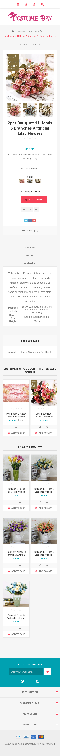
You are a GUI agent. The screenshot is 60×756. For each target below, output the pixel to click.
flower (24, 351)
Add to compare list (30, 209)
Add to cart (35, 199)
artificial (36, 351)
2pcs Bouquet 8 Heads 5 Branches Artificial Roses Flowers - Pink (44, 418)
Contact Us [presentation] (30, 262)
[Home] (12, 31)
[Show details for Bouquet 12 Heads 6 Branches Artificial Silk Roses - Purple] (16, 531)
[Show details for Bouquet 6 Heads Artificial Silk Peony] (16, 594)
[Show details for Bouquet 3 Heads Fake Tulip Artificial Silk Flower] (16, 468)
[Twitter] (22, 681)
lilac (47, 351)
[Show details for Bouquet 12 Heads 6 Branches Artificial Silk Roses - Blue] (44, 468)
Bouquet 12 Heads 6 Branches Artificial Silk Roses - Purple (16, 554)
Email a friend (36, 209)
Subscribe (47, 671)
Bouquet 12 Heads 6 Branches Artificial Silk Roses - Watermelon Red (44, 556)
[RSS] (37, 681)
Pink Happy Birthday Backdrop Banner (16, 415)
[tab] (30, 247)
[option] (14, 110)
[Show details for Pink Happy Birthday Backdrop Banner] (16, 393)
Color (30, 176)
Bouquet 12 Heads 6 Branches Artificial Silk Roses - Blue (44, 491)
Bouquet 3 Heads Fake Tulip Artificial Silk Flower (16, 491)
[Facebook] (30, 681)
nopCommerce (36, 747)
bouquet (12, 351)
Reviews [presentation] (30, 255)
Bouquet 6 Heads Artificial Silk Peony (16, 616)
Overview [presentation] (30, 247)
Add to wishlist (24, 209)
